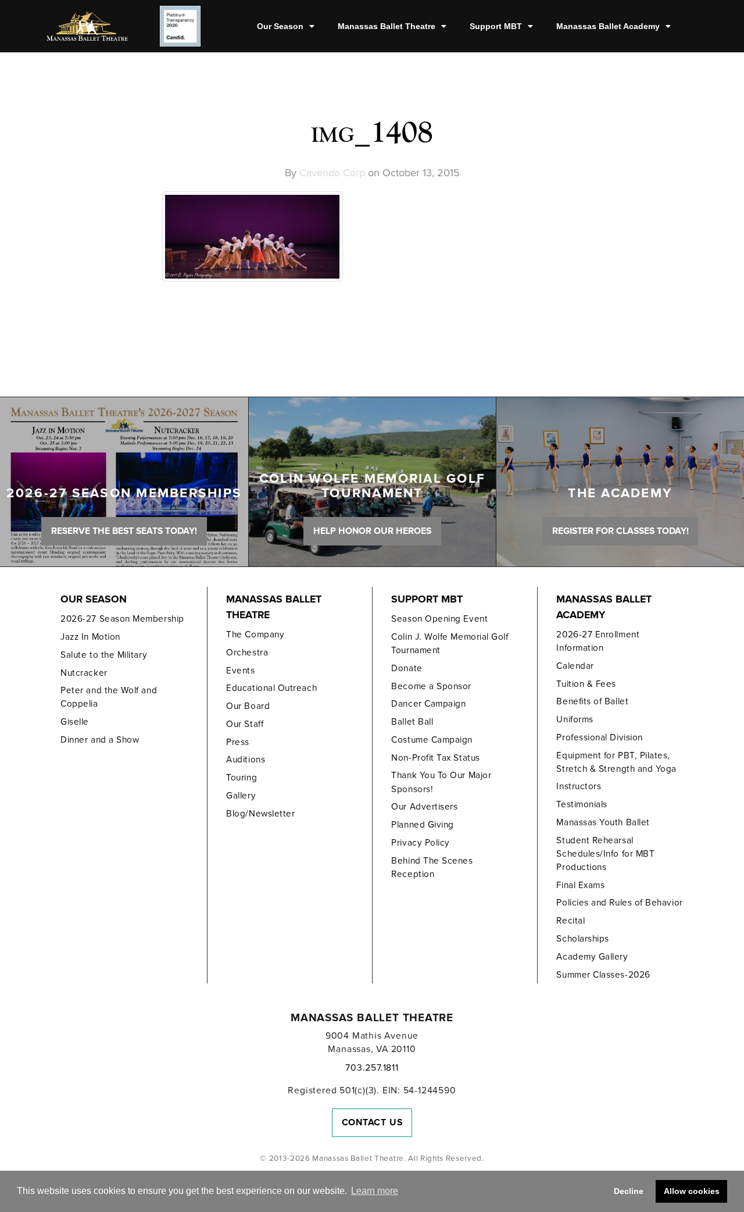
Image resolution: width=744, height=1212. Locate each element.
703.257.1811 (371, 1068)
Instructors (578, 786)
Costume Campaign (432, 740)
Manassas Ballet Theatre (386, 26)
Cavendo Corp (332, 172)
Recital (570, 920)
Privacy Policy (420, 842)
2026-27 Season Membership (122, 619)
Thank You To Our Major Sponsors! (441, 782)
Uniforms (574, 719)
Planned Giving (422, 824)
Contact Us (372, 1122)
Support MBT (496, 26)
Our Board (248, 706)
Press (237, 742)
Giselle (74, 721)
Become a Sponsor (431, 686)
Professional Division (599, 737)
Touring (241, 777)
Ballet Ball (412, 721)
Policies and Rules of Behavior (619, 902)
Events (240, 670)
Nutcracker (83, 673)
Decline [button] (628, 1191)
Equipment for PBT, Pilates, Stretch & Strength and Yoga (616, 762)
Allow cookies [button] (692, 1191)
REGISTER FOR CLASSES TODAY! (620, 531)
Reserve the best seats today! (124, 531)
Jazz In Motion (90, 637)
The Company (255, 634)
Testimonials (581, 804)
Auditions (245, 759)
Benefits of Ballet (592, 701)
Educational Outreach (271, 688)
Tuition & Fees (586, 684)
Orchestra (247, 652)
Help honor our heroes (372, 531)
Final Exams (580, 885)
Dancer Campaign (428, 703)
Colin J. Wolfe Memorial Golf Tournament (449, 643)
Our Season (280, 26)
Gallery (241, 795)
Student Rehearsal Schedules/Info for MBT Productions (605, 853)
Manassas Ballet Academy (608, 26)
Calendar (574, 666)
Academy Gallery (592, 956)
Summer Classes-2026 (603, 974)
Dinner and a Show (99, 740)
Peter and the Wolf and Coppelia (108, 697)
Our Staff (244, 724)
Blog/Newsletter (260, 813)
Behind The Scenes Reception (432, 867)
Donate (406, 668)
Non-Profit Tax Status (435, 758)
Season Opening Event (439, 619)
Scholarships (582, 938)
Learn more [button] (374, 1191)
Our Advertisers (424, 806)
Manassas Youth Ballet (602, 822)
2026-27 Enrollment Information (597, 641)
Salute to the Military (103, 655)
